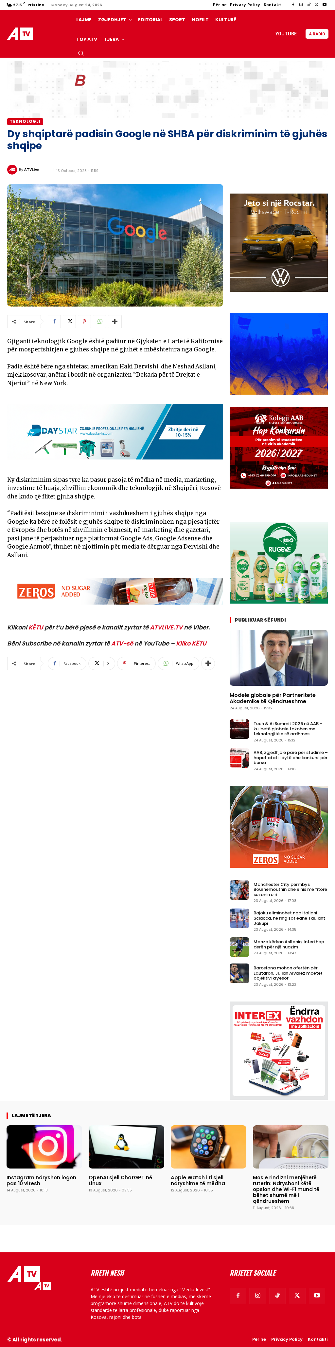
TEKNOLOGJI (25, 121)
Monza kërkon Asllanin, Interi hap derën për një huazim (289, 944)
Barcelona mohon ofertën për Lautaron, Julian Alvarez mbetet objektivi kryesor (288, 973)
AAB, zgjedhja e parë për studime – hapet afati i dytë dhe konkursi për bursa (291, 757)
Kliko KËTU (191, 643)
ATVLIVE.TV (166, 627)
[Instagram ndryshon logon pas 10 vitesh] (44, 1147)
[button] (81, 53)
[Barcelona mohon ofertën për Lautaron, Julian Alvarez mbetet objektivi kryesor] (239, 973)
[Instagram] (301, 5)
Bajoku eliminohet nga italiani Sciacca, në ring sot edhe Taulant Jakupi (289, 918)
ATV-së (122, 643)
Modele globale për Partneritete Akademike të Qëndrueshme (273, 698)
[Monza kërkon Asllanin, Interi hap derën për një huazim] (239, 947)
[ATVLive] (13, 170)
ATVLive (31, 169)
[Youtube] (324, 5)
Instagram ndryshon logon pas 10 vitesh (41, 1180)
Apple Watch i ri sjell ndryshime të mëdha (198, 1180)
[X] (317, 5)
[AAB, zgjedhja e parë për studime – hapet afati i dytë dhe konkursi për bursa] (239, 758)
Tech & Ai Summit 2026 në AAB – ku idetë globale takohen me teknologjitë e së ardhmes (288, 728)
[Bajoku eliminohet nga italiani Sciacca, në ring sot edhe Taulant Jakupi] (239, 918)
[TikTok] (309, 5)
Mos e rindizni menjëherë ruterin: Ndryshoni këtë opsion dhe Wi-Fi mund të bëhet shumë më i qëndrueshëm (286, 1189)
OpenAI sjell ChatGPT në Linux (120, 1180)
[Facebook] (293, 5)
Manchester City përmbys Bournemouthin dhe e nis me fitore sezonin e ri (290, 889)
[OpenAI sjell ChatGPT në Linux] (126, 1147)
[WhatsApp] (99, 321)
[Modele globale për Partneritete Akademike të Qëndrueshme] (279, 658)
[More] (115, 321)
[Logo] (21, 34)
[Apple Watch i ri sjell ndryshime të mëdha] (208, 1147)
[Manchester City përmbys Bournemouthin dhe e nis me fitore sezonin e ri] (239, 890)
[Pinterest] (84, 321)
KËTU (35, 627)
